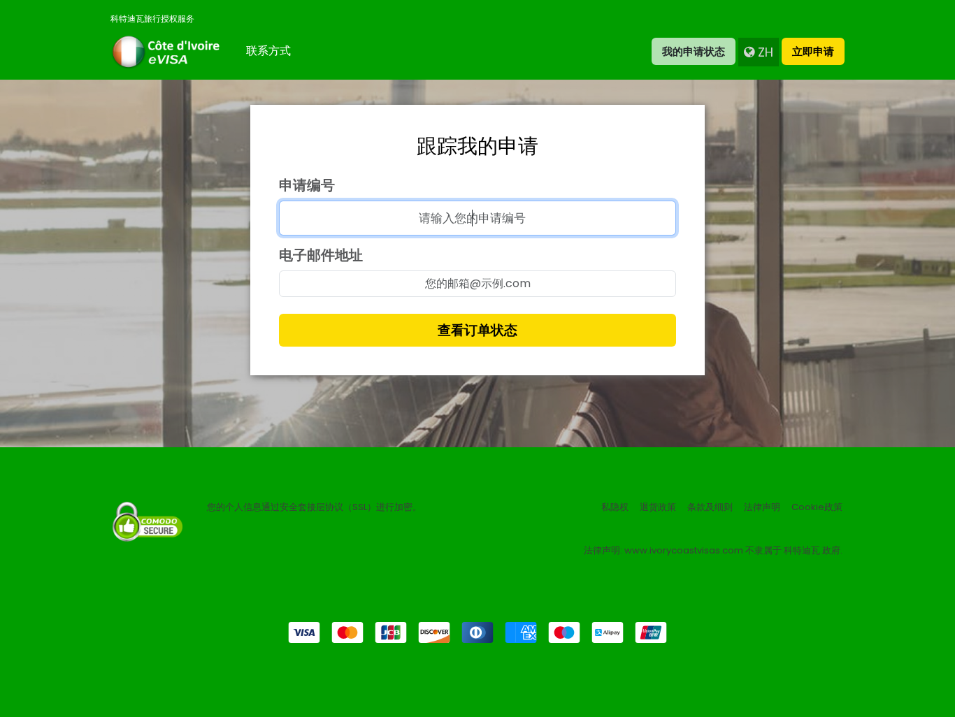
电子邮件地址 (321, 255)
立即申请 (813, 51)
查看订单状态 (477, 330)
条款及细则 (710, 507)
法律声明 (762, 507)
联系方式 (268, 51)
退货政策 (658, 507)
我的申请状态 (693, 51)
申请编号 (307, 185)
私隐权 (615, 507)
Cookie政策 (816, 507)
